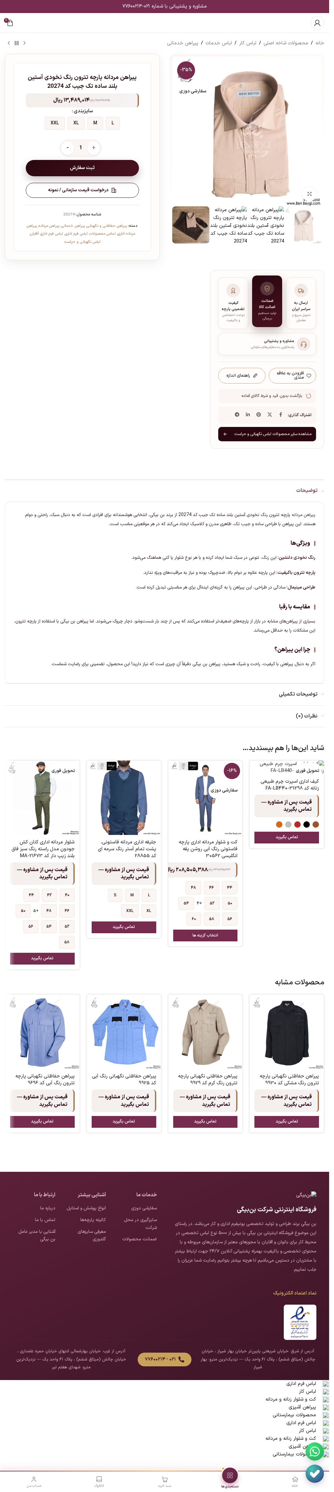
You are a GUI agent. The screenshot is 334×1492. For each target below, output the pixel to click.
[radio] (113, 123)
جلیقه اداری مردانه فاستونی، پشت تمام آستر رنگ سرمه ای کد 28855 (127, 849)
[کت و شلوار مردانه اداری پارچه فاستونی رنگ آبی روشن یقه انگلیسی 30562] (205, 798)
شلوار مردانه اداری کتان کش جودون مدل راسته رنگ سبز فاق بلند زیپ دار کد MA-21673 (43, 849)
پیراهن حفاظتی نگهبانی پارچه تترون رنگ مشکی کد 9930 (289, 1080)
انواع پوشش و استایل (86, 1208)
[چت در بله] (315, 1474)
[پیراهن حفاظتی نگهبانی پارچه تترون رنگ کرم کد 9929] (205, 1032)
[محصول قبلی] (24, 43)
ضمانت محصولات (139, 1239)
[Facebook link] (280, 415)
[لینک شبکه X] (270, 415)
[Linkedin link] (248, 415)
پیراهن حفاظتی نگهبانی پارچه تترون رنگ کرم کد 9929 (207, 1080)
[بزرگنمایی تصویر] (309, 194)
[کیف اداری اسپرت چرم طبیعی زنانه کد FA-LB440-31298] (287, 767)
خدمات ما (146, 1195)
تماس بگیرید (287, 837)
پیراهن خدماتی (182, 43)
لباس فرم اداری (76, 234)
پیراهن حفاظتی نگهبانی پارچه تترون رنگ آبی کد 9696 (45, 1080)
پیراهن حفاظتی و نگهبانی (107, 226)
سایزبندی (83, 111)
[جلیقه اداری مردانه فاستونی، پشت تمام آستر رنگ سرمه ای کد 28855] (124, 798)
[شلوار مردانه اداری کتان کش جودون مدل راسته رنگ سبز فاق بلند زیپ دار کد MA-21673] (42, 798)
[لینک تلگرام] (237, 415)
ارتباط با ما (44, 1195)
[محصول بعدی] (9, 43)
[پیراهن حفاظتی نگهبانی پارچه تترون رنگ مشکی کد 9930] (287, 1032)
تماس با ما (45, 1220)
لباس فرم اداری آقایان (46, 234)
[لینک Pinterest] (258, 415)
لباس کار (247, 43)
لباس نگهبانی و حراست (82, 242)
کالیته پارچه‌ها (93, 1220)
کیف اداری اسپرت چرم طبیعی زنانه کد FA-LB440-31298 (290, 785)
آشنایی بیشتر (92, 1195)
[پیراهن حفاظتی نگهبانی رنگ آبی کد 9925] (124, 1032)
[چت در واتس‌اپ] (315, 1451)
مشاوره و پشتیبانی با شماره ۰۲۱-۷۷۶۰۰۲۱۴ (164, 6)
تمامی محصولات (102, 234)
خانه (319, 43)
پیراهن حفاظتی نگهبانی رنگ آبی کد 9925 (124, 1080)
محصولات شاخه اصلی (286, 43)
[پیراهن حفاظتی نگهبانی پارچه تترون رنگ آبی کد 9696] (42, 1032)
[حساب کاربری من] (317, 22)
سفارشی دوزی (144, 1208)
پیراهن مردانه (49, 226)
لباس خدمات (218, 43)
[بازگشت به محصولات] (17, 43)
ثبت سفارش (82, 168)
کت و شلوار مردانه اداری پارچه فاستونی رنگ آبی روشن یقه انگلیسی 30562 (208, 849)
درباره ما (47, 1208)
